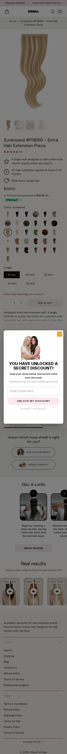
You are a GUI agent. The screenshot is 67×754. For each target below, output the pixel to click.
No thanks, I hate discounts (33, 408)
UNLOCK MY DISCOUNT (33, 400)
